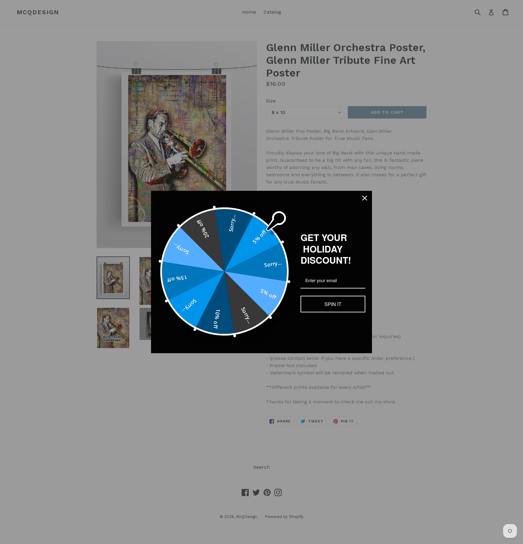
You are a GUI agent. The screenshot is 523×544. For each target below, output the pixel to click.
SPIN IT (332, 304)
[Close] (364, 198)
